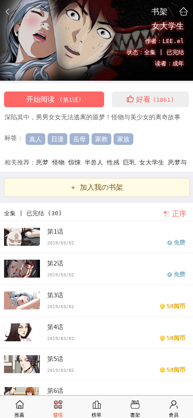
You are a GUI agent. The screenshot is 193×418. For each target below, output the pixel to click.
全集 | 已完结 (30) (33, 213)
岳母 (79, 139)
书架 (159, 11)
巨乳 (131, 162)
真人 (35, 139)
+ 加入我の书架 (97, 187)
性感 (115, 162)
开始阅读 (54, 99)
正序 (179, 213)
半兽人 (95, 162)
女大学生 (153, 162)
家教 (101, 139)
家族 (123, 139)
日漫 (57, 139)
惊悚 (76, 162)
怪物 (60, 162)
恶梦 (44, 162)
